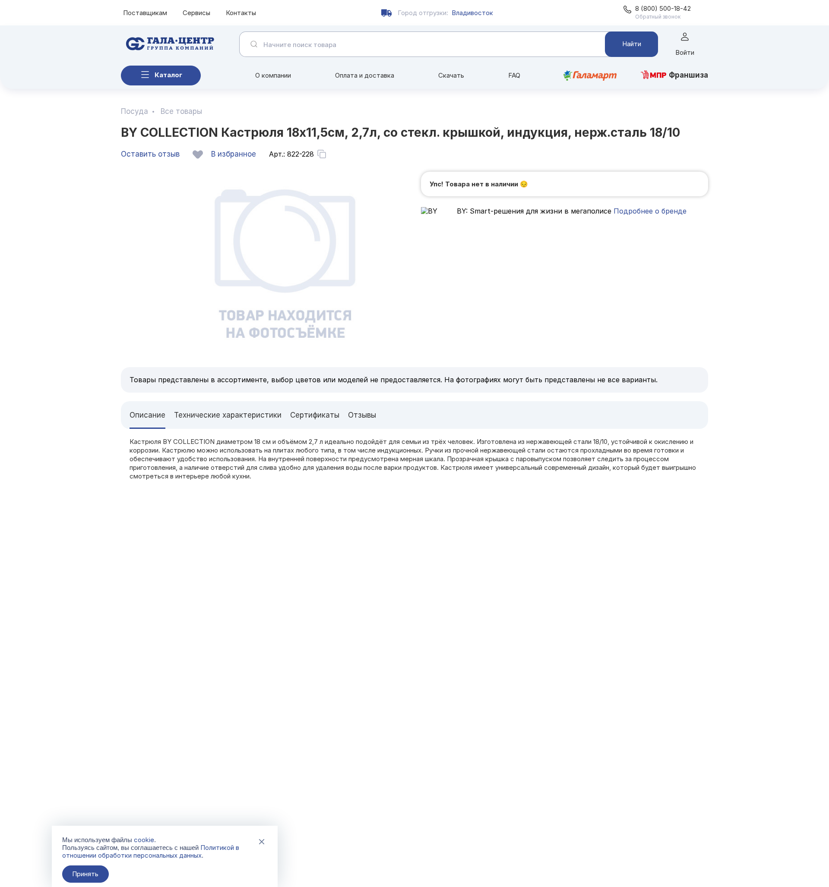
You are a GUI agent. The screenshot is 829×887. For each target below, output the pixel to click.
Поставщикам (145, 13)
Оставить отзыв (150, 154)
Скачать (451, 75)
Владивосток (472, 13)
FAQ (514, 75)
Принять (85, 874)
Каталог (168, 75)
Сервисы (196, 13)
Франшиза (688, 75)
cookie (144, 840)
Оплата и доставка (364, 75)
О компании (273, 75)
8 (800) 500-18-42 (663, 8)
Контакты (241, 13)
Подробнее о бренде (649, 211)
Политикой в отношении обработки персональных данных (150, 851)
